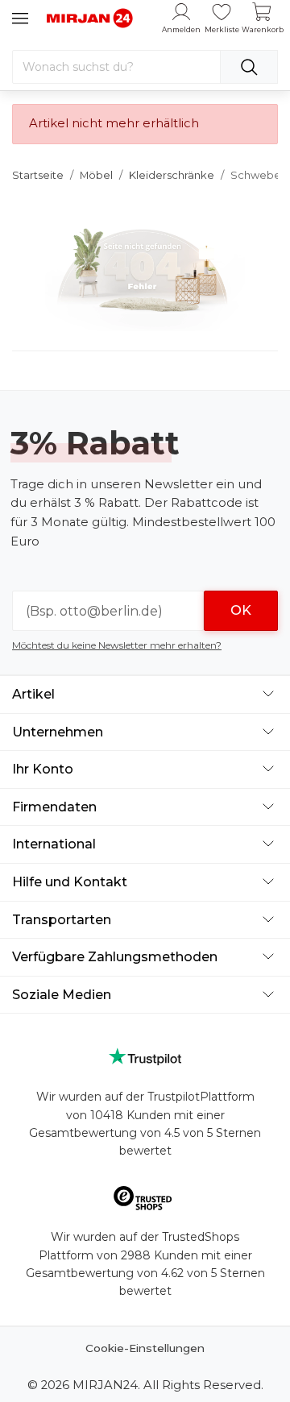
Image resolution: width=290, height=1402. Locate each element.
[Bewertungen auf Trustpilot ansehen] (145, 1057)
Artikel (33, 694)
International (54, 844)
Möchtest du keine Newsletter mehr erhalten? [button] (117, 645)
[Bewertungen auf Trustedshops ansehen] (145, 1200)
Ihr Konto (42, 769)
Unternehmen (57, 732)
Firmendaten (54, 807)
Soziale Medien (61, 994)
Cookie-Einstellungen (145, 1348)
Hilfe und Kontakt (69, 882)
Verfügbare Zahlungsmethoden (115, 956)
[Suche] (249, 67)
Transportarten (61, 919)
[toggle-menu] (20, 18)
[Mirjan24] (90, 17)
